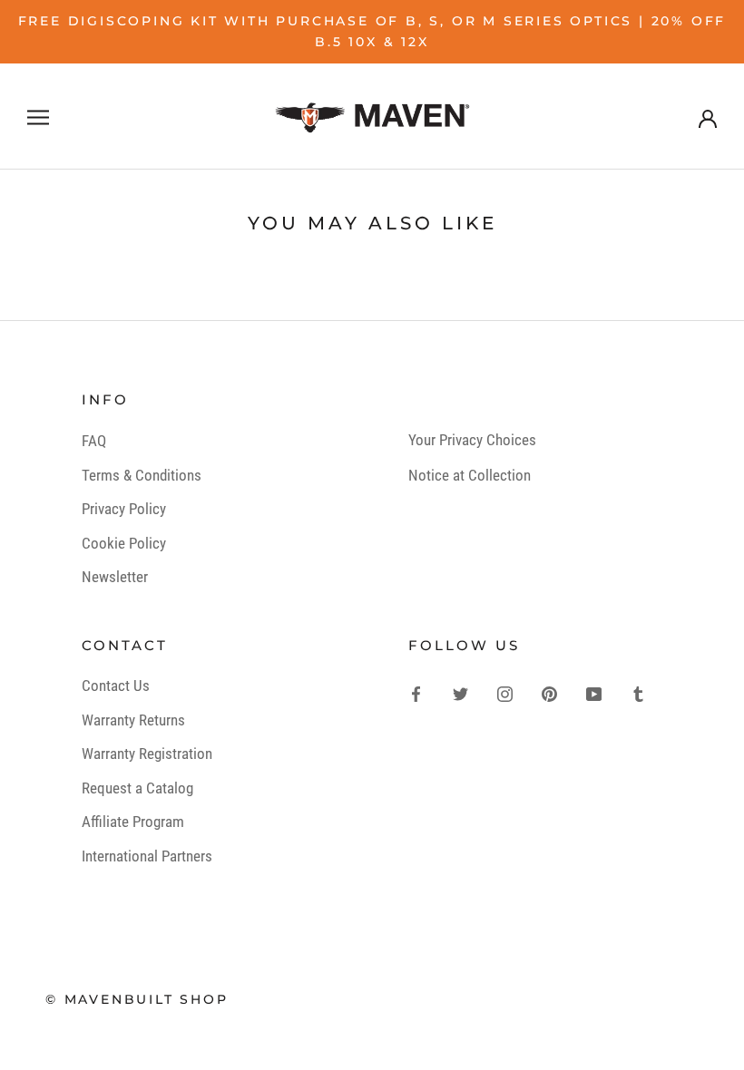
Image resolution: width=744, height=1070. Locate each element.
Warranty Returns (133, 720)
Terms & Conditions (141, 475)
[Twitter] (460, 692)
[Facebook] (416, 692)
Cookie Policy (124, 543)
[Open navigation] (38, 116)
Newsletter (115, 577)
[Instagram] (505, 692)
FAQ (94, 441)
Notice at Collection (469, 475)
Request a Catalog (137, 788)
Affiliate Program (133, 821)
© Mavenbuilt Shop (137, 999)
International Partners (147, 856)
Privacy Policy (124, 509)
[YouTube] (594, 692)
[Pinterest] (549, 692)
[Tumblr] (638, 692)
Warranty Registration (147, 753)
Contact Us (116, 685)
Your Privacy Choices (472, 440)
